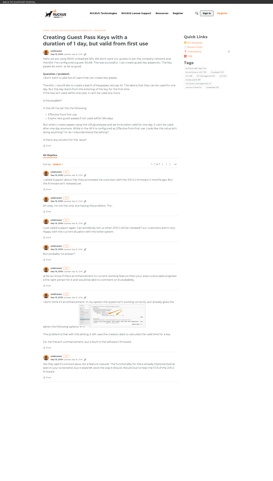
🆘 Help (188, 56)
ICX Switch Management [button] (198, 83)
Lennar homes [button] (193, 87)
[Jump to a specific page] (175, 164)
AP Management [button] (206, 76)
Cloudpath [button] (217, 72)
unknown (56, 51)
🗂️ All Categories (193, 42)
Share (47, 146)
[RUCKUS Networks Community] (56, 13)
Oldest (57, 164)
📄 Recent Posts (193, 47)
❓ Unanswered (207, 51)
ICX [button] (188, 76)
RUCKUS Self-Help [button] (195, 68)
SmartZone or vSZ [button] (195, 72)
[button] (112, 316)
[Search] (197, 13)
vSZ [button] (223, 76)
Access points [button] (193, 80)
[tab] (50, 155)
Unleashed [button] (212, 87)
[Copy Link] (85, 54)
